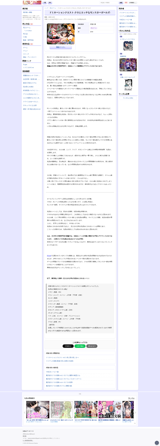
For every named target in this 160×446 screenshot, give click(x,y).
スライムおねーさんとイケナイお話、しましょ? (32, 101)
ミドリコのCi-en (28, 67)
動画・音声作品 (28, 40)
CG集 (25, 37)
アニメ (25, 51)
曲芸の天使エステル (29, 83)
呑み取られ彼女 (28, 86)
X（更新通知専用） (28, 440)
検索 (121, 2)
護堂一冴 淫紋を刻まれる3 (32, 109)
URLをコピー (92, 346)
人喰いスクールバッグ (127, 77)
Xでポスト (68, 346)
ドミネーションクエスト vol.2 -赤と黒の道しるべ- (62, 357)
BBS (50, 2)
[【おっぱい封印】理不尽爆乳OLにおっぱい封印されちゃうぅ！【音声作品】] (37, 410)
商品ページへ (60, 47)
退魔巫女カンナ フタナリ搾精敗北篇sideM (32, 75)
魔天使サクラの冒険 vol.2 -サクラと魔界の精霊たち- (63, 375)
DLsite (49, 255)
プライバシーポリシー (29, 433)
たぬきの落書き (54, 421)
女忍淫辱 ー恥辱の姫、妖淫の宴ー (32, 79)
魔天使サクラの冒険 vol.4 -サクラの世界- (59, 382)
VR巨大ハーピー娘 (52, 372)
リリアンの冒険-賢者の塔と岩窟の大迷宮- (60, 361)
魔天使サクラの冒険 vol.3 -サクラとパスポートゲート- (64, 379)
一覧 (44, 2)
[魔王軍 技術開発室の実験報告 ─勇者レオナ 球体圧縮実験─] (110, 410)
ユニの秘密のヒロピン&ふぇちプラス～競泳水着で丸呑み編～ (32, 98)
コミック (26, 54)
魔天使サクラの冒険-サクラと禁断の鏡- (59, 386)
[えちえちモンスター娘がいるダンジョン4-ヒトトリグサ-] (61, 410)
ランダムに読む (128, 98)
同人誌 (25, 34)
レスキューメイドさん (127, 39)
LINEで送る (80, 346)
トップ (46, 8)
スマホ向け (28, 30)
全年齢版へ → (132, 2)
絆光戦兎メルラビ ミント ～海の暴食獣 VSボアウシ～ (32, 90)
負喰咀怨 (123, 56)
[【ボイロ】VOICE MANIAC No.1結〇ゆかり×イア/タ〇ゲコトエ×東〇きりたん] (86, 410)
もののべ (100, 421)
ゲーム (25, 47)
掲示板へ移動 (27, 12)
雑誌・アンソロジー (29, 57)
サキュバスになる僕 (29, 105)
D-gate (25, 64)
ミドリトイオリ (78, 421)
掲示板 (24, 436)
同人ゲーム (27, 27)
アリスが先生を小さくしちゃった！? (32, 94)
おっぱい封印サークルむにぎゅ (34, 421)
